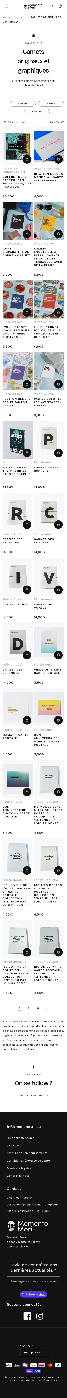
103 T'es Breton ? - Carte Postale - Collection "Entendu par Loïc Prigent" (48, 893)
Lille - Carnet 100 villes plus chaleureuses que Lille (47, 332)
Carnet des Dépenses (13, 671)
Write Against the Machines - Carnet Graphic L (17, 472)
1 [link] (19, 1008)
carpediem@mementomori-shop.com (32, 1204)
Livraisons (14, 1145)
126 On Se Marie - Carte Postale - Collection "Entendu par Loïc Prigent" (49, 973)
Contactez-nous (18, 1175)
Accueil (8, 17)
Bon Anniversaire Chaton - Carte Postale (16, 811)
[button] (7, 6)
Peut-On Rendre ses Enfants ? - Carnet (17, 402)
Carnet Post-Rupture (46, 469)
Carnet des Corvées (44, 541)
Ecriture (37, 111)
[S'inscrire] (54, 1281)
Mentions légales (19, 1168)
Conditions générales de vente (28, 1160)
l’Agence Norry (54, 1377)
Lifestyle (21, 17)
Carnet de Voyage (43, 606)
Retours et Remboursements (27, 1153)
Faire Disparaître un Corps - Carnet (16, 252)
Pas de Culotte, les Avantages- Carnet (48, 402)
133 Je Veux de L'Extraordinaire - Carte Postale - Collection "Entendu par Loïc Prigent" (17, 894)
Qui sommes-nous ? (20, 1138)
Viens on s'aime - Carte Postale (49, 671)
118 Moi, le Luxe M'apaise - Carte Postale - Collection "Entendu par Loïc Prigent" (48, 815)
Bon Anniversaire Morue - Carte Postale (46, 739)
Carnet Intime (15, 604)
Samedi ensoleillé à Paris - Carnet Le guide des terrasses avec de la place (48, 257)
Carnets (22, 104)
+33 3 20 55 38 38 (19, 1198)
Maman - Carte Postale (16, 736)
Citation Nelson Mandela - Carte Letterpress (48, 177)
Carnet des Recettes (13, 541)
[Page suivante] (47, 1008)
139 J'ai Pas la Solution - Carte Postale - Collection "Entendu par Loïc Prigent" (17, 975)
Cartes (51, 104)
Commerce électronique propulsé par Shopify (33, 1380)
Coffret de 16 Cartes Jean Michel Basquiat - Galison (17, 181)
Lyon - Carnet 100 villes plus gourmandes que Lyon (16, 332)
